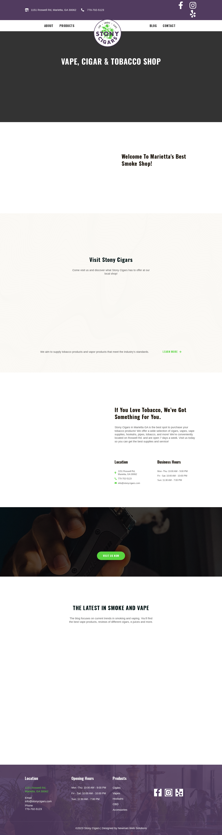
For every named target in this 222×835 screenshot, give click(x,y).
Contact (169, 25)
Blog (153, 25)
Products (67, 25)
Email (28, 797)
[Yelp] (193, 14)
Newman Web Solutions (132, 828)
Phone (29, 805)
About (48, 25)
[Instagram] (193, 5)
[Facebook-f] (181, 5)
